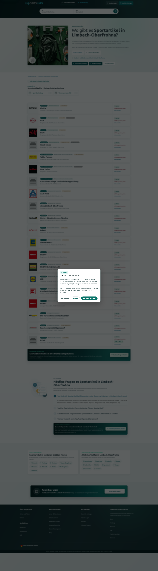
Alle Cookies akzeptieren (89, 298)
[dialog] (79, 285)
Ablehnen (75, 298)
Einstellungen (65, 298)
